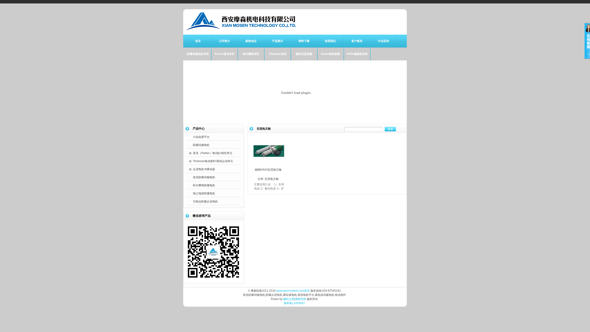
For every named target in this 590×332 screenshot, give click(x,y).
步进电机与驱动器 (204, 169)
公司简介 (224, 41)
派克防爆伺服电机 (204, 177)
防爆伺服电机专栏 (198, 54)
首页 (198, 41)
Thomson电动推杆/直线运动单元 (213, 161)
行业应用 (383, 41)
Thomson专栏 (277, 54)
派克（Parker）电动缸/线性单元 (212, 153)
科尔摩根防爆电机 (204, 185)
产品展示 (277, 41)
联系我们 (330, 41)
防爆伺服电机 (201, 145)
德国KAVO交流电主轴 (268, 169)
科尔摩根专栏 (251, 54)
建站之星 (288, 299)
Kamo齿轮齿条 (330, 54)
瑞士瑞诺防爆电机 (204, 193)
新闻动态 (251, 41)
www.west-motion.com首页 (293, 290)
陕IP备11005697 (294, 303)
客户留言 (357, 41)
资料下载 (304, 41)
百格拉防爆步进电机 (205, 201)
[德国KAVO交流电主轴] (269, 165)
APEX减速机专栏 (357, 54)
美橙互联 (300, 299)
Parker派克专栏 (225, 54)
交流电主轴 (271, 179)
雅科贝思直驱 (304, 54)
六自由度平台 (201, 137)
